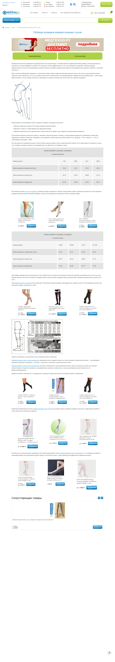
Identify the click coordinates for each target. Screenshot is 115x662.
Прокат (54, 12)
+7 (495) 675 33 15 (37, 6)
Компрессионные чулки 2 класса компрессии (25, 366)
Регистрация (101, 12)
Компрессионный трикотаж (35, 56)
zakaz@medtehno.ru (86, 4)
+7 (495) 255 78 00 (60, 2)
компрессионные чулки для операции (71, 453)
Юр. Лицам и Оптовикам (70, 12)
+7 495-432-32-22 (86, 2)
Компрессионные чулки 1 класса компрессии (25, 360)
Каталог (9, 20)
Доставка (34, 12)
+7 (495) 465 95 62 (37, 4)
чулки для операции (31, 191)
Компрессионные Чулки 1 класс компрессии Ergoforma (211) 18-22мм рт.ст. (33, 519)
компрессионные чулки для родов (43, 409)
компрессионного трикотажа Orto (24, 283)
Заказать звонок (106, 4)
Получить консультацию (80, 56)
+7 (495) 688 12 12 (37, 2)
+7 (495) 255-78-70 (60, 4)
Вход (96, 12)
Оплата (45, 12)
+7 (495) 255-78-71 (60, 6)
